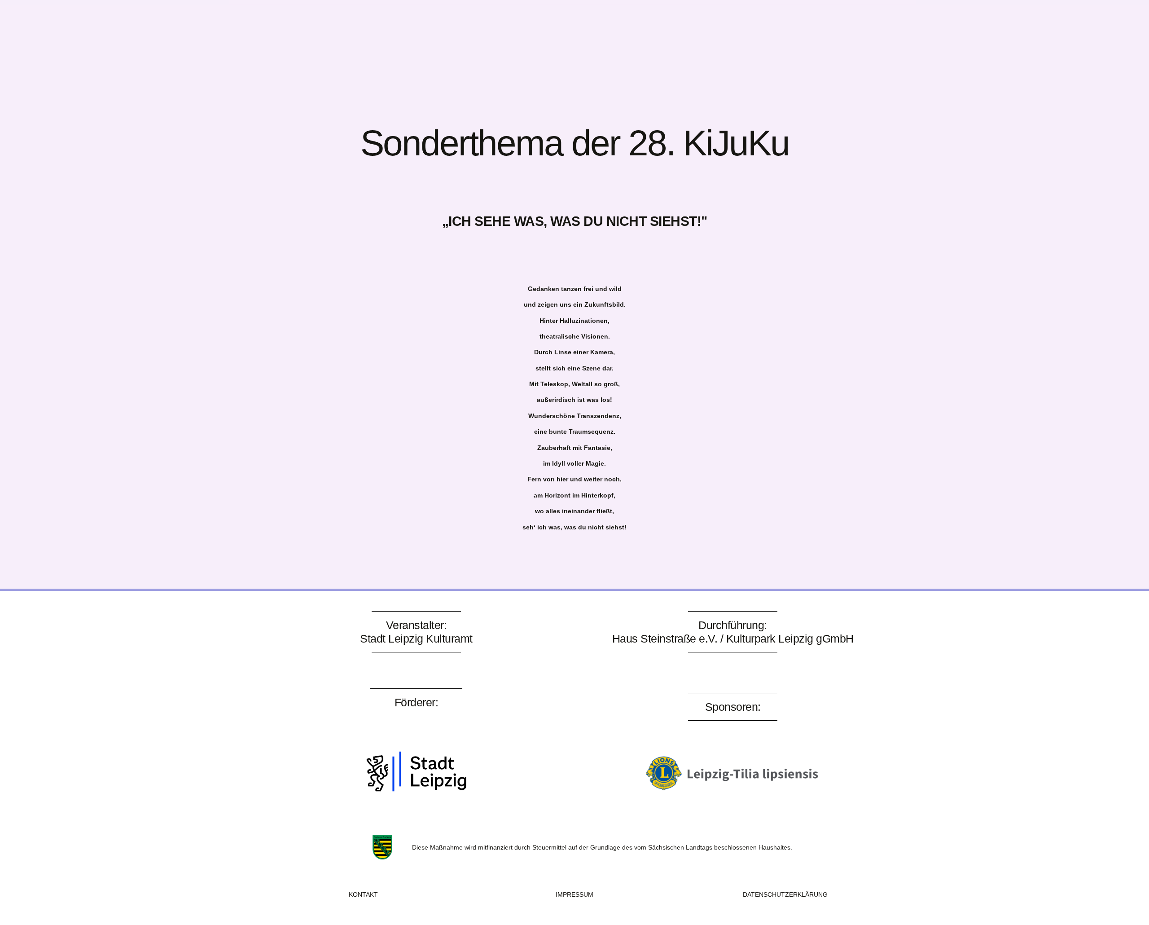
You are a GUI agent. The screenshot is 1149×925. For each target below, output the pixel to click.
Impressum (574, 894)
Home (315, 32)
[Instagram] (813, 30)
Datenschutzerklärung (785, 894)
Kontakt (410, 32)
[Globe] (838, 30)
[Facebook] (788, 30)
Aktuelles (360, 32)
